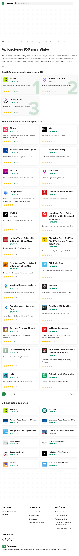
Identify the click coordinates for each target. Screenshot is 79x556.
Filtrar (4, 66)
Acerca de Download (35, 512)
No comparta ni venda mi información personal (63, 524)
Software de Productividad (22, 42)
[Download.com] (7, 3)
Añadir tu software (34, 515)
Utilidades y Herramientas (64, 42)
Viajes (75, 42)
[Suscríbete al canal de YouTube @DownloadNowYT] (12, 539)
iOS (3, 42)
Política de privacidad (62, 512)
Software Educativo (50, 42)
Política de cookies (61, 519)
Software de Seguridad (37, 42)
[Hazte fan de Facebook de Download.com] (4, 539)
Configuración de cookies (63, 528)
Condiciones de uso (61, 515)
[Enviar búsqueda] (16, 3)
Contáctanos (33, 519)
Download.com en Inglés (36, 522)
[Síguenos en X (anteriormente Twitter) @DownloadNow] (8, 539)
